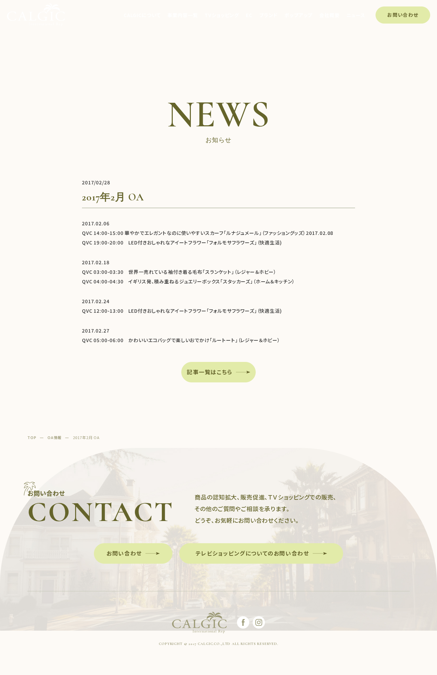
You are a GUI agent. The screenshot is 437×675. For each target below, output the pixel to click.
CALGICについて (142, 15)
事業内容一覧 (182, 15)
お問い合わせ (402, 14)
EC (249, 15)
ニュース (356, 15)
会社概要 (329, 15)
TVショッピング (222, 15)
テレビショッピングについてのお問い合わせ (252, 553)
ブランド (268, 15)
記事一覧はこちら (209, 372)
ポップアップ (298, 15)
